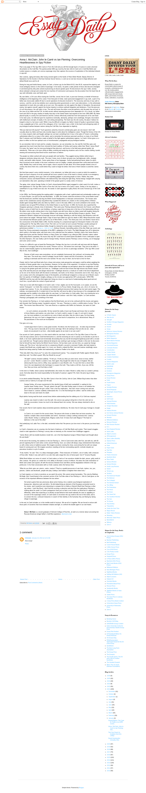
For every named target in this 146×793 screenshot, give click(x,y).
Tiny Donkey (110, 504)
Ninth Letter (110, 431)
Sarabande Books (112, 588)
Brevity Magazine (112, 343)
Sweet (109, 469)
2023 (109, 684)
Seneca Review (111, 462)
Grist (108, 394)
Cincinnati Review (112, 345)
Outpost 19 (110, 579)
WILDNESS (110, 520)
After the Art (110, 317)
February (112, 715)
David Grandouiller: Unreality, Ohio (114, 739)
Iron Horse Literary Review (115, 413)
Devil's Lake (110, 364)
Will (113, 107)
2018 (109, 749)
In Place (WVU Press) (113, 559)
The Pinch (110, 489)
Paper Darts (110, 448)
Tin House (110, 501)
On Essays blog (111, 638)
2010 (109, 771)
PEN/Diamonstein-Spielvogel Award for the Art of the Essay (115, 641)
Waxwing (109, 515)
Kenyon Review (111, 415)
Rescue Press (111, 586)
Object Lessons (111, 434)
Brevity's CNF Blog (112, 621)
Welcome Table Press (113, 517)
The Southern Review (113, 497)
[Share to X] (51, 523)
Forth (108, 380)
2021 (109, 689)
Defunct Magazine (112, 361)
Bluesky (111, 109)
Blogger (81, 787)
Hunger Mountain (112, 406)
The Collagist (111, 480)
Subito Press (111, 594)
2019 (109, 747)
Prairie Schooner (112, 455)
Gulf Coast (110, 399)
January (111, 718)
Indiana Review (111, 410)
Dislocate (109, 368)
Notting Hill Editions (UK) (114, 574)
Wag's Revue (111, 510)
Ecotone (109, 371)
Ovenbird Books (112, 581)
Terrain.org (110, 471)
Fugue (109, 385)
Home (60, 579)
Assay (108, 329)
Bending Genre (111, 619)
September (112, 697)
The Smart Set (111, 494)
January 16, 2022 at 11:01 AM (41, 538)
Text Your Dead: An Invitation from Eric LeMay (114, 734)
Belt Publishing (111, 542)
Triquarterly (110, 506)
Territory (109, 473)
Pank (108, 445)
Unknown (28, 538)
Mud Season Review (113, 424)
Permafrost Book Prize (113, 583)
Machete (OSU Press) (113, 561)
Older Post (96, 579)
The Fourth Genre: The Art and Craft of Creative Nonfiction (115, 658)
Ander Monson (109, 101)
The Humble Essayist (113, 662)
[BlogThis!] (49, 523)
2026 (109, 676)
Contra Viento (111, 352)
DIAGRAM (110, 366)
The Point (110, 492)
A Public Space (111, 315)
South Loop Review (113, 466)
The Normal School (113, 483)
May (110, 707)
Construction (111, 350)
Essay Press (110, 375)
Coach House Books (113, 545)
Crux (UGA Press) (112, 549)
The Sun (109, 499)
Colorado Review (112, 348)
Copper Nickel (111, 355)
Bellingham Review (113, 333)
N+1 (108, 427)
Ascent (109, 327)
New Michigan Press (113, 570)
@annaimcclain (67, 514)
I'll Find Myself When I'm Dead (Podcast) (114, 634)
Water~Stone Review (113, 513)
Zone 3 (109, 524)
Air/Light (109, 320)
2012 (109, 765)
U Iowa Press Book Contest (115, 601)
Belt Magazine (111, 336)
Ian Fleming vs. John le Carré (43, 228)
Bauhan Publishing (113, 540)
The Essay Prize (112, 652)
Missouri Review (112, 422)
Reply (27, 544)
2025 (109, 678)
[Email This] (47, 523)
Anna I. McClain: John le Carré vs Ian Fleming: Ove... (115, 728)
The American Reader (113, 476)
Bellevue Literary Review (114, 331)
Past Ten (109, 450)
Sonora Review (111, 464)
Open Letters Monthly (113, 438)
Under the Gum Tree (113, 508)
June (110, 705)
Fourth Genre (111, 382)
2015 (109, 757)
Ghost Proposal (111, 389)
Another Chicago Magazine (115, 322)
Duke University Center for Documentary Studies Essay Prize (115, 627)
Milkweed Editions (112, 420)
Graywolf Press (111, 556)
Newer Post (23, 579)
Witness (109, 522)
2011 (109, 768)
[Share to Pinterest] (56, 523)
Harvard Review (112, 401)
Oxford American (112, 443)
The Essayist (111, 654)
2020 (109, 744)
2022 (109, 686)
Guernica (109, 396)
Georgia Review (112, 387)
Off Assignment (111, 436)
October (111, 694)
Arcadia (109, 324)
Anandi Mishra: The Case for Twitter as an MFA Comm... (116, 722)
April (110, 710)
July (110, 702)
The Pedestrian (111, 487)
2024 (109, 681)
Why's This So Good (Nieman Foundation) (113, 665)
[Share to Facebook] (53, 523)
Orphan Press (111, 441)
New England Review (113, 429)
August (111, 699)
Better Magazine (112, 338)
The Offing (110, 485)
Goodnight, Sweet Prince (114, 392)
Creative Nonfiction (113, 357)
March (111, 713)
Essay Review (111, 378)
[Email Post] (43, 523)
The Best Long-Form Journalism (113, 648)
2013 (109, 763)
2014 (109, 760)
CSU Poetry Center (113, 551)
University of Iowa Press (114, 603)
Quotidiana (110, 646)
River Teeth (110, 459)
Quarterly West (111, 457)
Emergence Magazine (113, 373)
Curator (109, 359)
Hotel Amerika (111, 403)
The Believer (111, 478)
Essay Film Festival (113, 631)
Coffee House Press (113, 547)
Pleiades (109, 452)
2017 (109, 752)
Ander (117, 107)
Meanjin (109, 417)
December (112, 691)
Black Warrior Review (113, 340)
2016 (109, 755)
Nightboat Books (112, 572)
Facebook (119, 109)
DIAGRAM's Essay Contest (115, 623)
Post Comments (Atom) (35, 582)
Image (109, 408)
